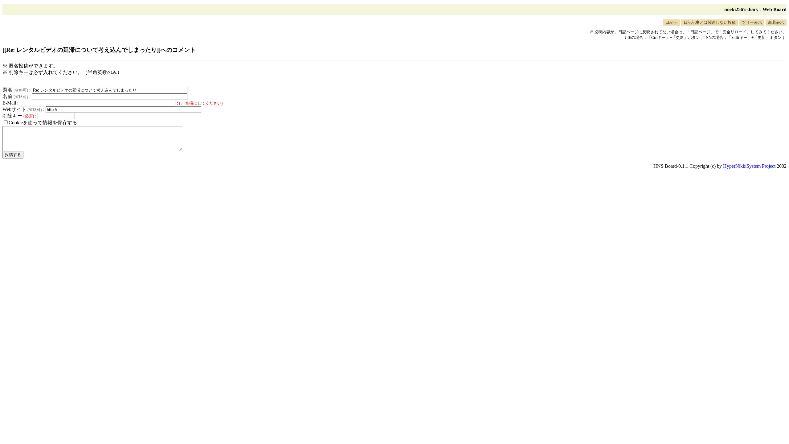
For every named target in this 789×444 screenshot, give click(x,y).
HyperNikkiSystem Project (749, 166)
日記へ (671, 22)
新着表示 (776, 22)
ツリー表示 (752, 22)
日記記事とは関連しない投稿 (710, 22)
